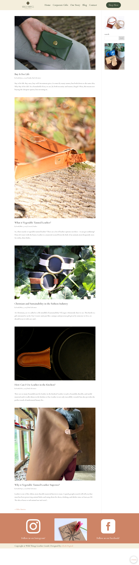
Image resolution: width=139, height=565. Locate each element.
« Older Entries (20, 509)
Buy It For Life (22, 74)
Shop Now (113, 5)
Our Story (75, 5)
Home (48, 5)
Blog (84, 5)
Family (29, 78)
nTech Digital (67, 546)
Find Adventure (36, 78)
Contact (93, 5)
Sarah (17, 78)
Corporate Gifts (60, 5)
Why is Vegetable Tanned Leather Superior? (37, 484)
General (30, 226)
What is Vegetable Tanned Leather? (33, 222)
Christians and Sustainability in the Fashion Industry (41, 303)
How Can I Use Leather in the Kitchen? (35, 384)
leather (35, 226)
